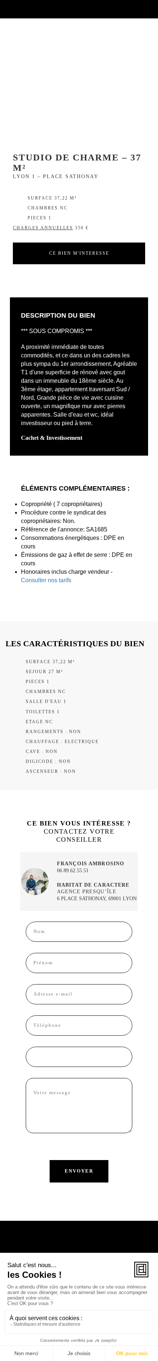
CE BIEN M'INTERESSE (79, 253)
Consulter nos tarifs (46, 580)
